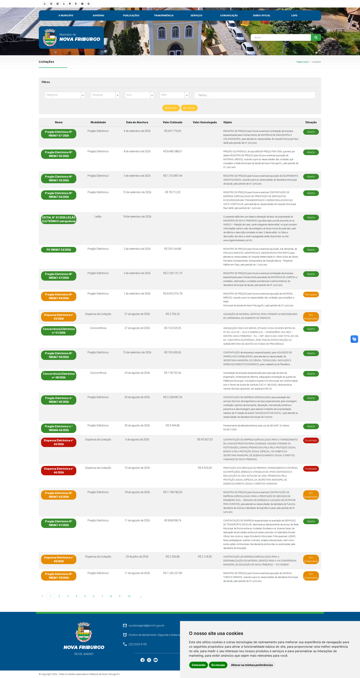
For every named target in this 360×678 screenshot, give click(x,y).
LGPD (294, 15)
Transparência (163, 15)
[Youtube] (156, 659)
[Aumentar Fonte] (51, 4)
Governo (98, 15)
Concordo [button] (198, 665)
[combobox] (64, 95)
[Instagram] (149, 659)
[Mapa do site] (70, 4)
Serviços (196, 15)
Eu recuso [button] (218, 665)
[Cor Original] (82, 4)
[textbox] (63, 95)
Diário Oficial (261, 15)
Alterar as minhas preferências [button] (252, 665)
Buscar (172, 108)
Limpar (190, 108)
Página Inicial (302, 62)
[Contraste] (89, 4)
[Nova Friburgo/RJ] (50, 37)
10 (129, 596)
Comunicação (229, 15)
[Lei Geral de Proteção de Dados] (76, 4)
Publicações (131, 15)
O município (65, 15)
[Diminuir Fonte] (57, 4)
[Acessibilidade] (45, 4)
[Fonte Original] (64, 4)
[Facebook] (143, 659)
